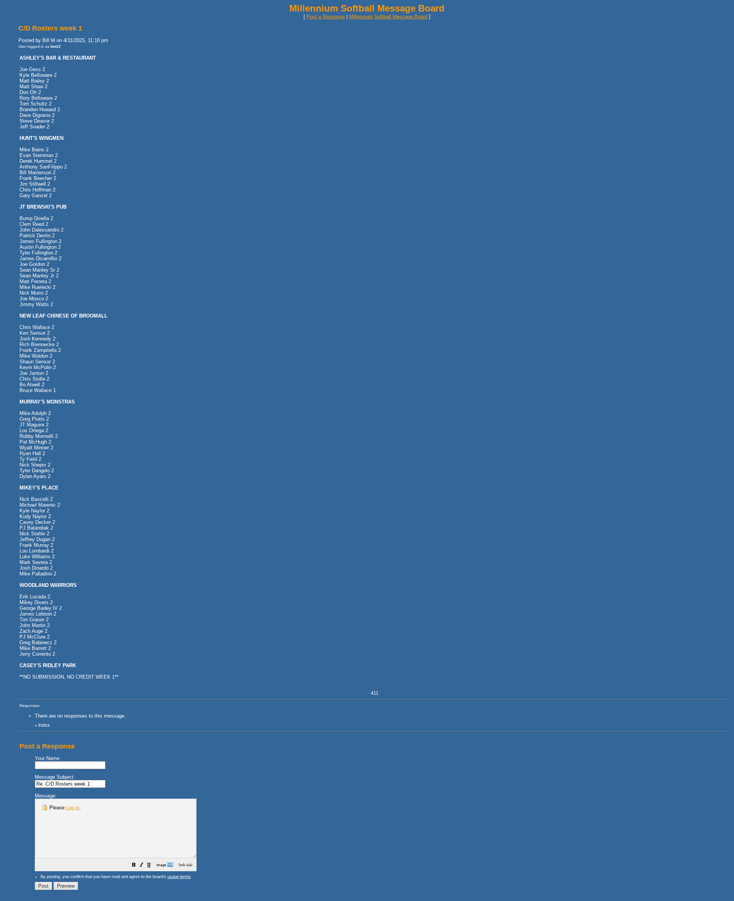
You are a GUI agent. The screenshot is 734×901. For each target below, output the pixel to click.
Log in (73, 807)
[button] (134, 866)
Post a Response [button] (326, 16)
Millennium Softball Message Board (388, 16)
